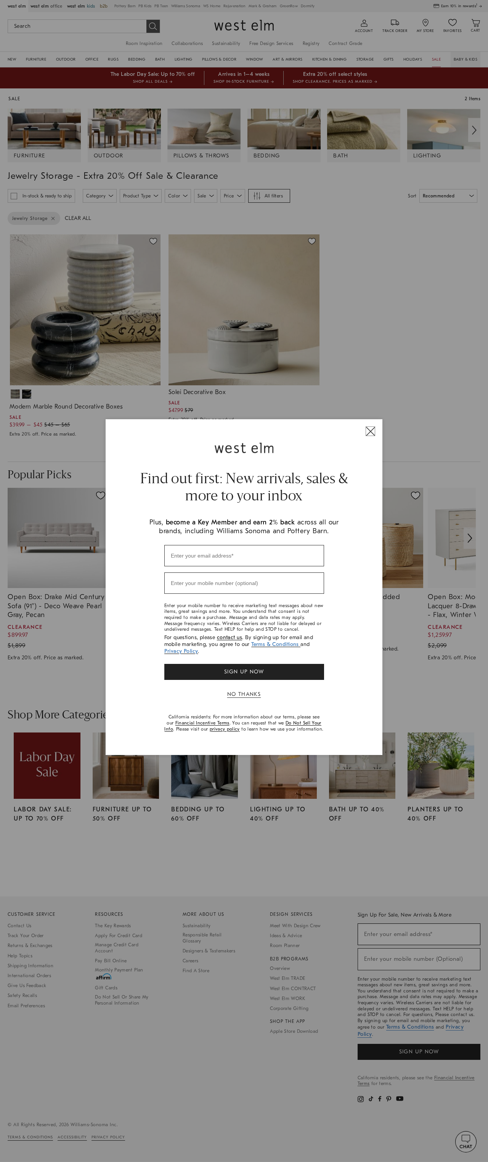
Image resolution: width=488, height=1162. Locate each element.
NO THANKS (244, 694)
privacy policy (225, 729)
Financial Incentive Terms (202, 723)
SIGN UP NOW (244, 671)
